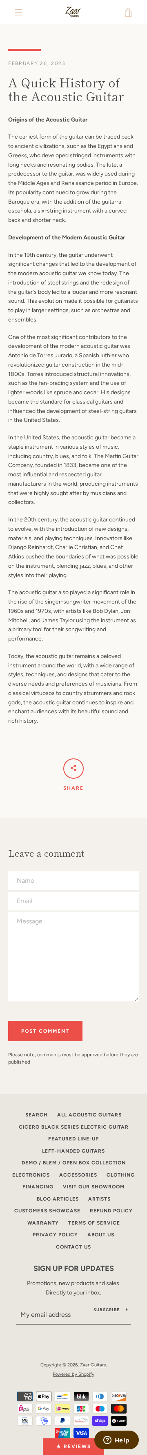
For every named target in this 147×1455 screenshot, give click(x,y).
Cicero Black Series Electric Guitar (74, 1127)
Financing (37, 1187)
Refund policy (111, 1211)
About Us (100, 1235)
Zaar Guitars (93, 1365)
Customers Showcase (47, 1211)
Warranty (43, 1223)
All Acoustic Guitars (89, 1115)
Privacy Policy (55, 1235)
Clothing (121, 1175)
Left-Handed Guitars (73, 1151)
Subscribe (107, 1309)
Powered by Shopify (73, 1374)
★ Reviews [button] (73, 1446)
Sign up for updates (73, 1268)
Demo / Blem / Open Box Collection (74, 1163)
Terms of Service (94, 1223)
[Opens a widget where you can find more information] (116, 1441)
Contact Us (73, 1247)
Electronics (31, 1175)
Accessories (78, 1175)
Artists (99, 1199)
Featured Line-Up (73, 1139)
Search (36, 1115)
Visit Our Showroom (94, 1187)
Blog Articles (58, 1199)
